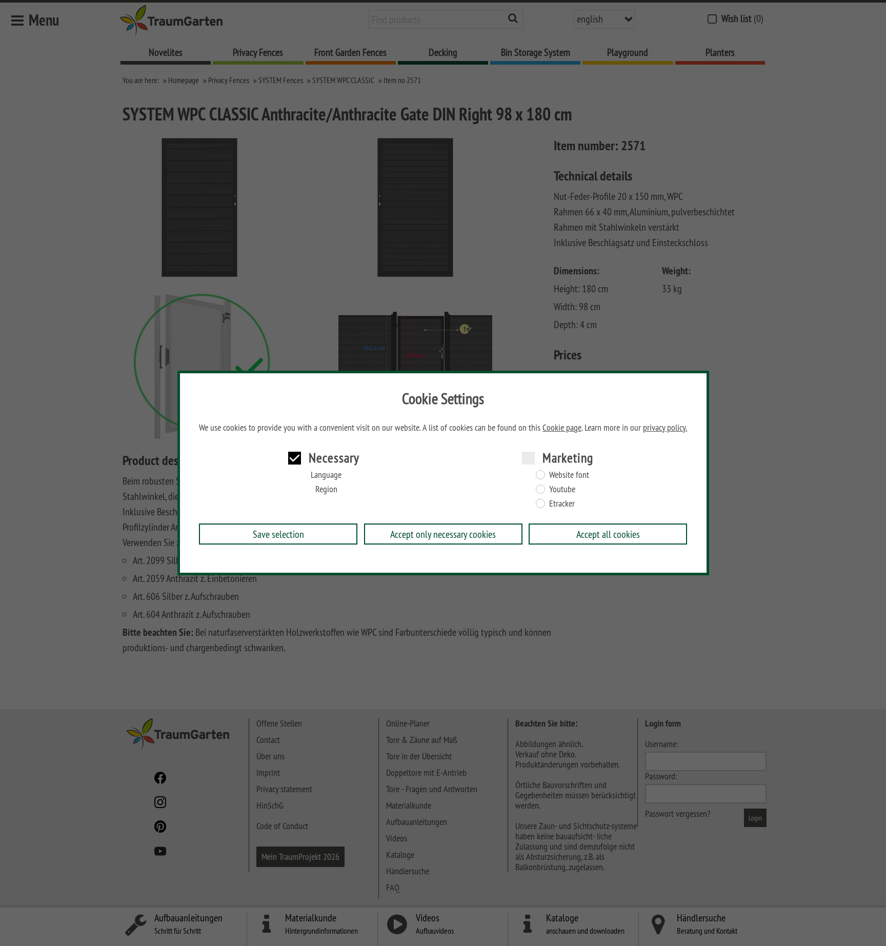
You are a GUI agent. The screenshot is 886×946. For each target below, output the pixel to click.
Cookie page (561, 427)
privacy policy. (665, 427)
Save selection (278, 534)
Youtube (562, 489)
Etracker (562, 503)
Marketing (567, 457)
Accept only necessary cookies (443, 534)
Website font (569, 474)
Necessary (334, 457)
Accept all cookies (608, 534)
